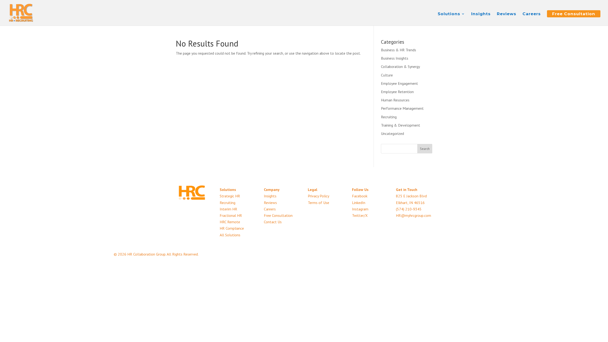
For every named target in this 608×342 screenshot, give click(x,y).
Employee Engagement (399, 83)
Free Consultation (573, 13)
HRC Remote (230, 221)
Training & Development (400, 125)
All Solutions (230, 235)
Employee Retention (397, 91)
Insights (481, 14)
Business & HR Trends (398, 50)
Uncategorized (392, 133)
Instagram (360, 209)
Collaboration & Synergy (400, 66)
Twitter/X (360, 215)
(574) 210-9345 (409, 209)
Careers (531, 14)
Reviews (506, 14)
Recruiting (389, 116)
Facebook (359, 196)
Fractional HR (231, 215)
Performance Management (402, 108)
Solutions (449, 14)
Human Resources (395, 100)
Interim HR (228, 209)
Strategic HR (230, 196)
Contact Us (273, 221)
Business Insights (394, 58)
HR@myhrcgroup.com (413, 215)
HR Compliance (232, 228)
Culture (387, 75)
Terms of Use (318, 202)
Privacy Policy (318, 196)
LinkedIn (358, 202)
